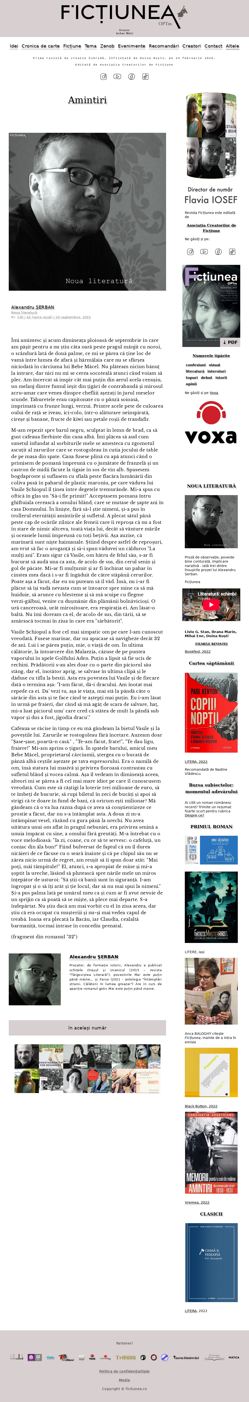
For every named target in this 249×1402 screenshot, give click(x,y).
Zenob (107, 45)
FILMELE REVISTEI (211, 644)
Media (124, 1380)
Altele (232, 45)
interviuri (216, 371)
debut (206, 378)
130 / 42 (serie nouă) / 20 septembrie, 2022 (54, 317)
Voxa (214, 393)
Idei (14, 45)
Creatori (191, 45)
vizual (214, 365)
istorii (221, 378)
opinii (191, 384)
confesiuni (196, 365)
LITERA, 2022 (196, 762)
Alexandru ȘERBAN (32, 307)
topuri (192, 378)
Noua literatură (24, 312)
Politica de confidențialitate (124, 1371)
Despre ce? (194, 815)
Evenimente (131, 45)
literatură (195, 371)
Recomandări (164, 45)
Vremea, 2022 (197, 1202)
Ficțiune (72, 45)
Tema (91, 45)
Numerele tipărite (211, 356)
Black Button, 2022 (201, 1106)
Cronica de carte (41, 45)
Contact (213, 45)
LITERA (191, 1311)
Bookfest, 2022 (198, 651)
